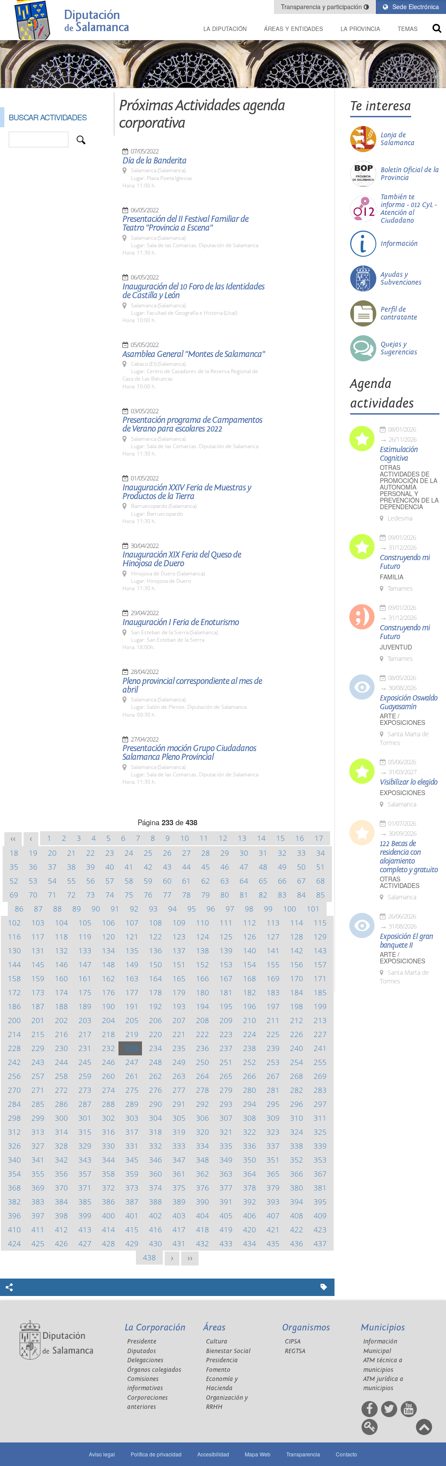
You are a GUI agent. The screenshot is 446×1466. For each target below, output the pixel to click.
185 (320, 992)
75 (129, 895)
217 (84, 1034)
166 (202, 978)
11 (203, 838)
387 (132, 1202)
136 (155, 951)
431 (179, 1243)
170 (296, 978)
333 (179, 1146)
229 (37, 1048)
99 (268, 909)
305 (179, 1118)
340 (14, 1160)
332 (155, 1146)
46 (224, 867)
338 (296, 1146)
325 (320, 1132)
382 (14, 1202)
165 (179, 978)
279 (226, 1090)
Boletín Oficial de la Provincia (410, 174)
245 (84, 1062)
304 (155, 1118)
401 (132, 1216)
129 (320, 937)
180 (202, 992)
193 (179, 1006)
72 (71, 895)
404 (202, 1216)
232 (108, 1048)
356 (61, 1174)
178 (155, 992)
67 (301, 881)
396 (14, 1216)
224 (249, 1034)
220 (155, 1034)
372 (108, 1188)
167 (226, 978)
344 (108, 1160)
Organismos (306, 1327)
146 (61, 964)
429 (132, 1243)
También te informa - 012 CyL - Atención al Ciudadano (409, 208)
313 (37, 1132)
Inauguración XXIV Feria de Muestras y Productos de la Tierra (186, 492)
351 (273, 1160)
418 (202, 1230)
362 (202, 1174)
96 (210, 909)
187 (37, 1006)
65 (263, 881)
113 (273, 923)
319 (179, 1132)
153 (226, 964)
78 (186, 895)
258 (61, 1076)
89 (76, 909)
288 (108, 1104)
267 (273, 1076)
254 (296, 1062)
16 (299, 838)
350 (249, 1160)
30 (244, 853)
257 (37, 1076)
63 (224, 881)
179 (179, 992)
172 (14, 992)
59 (148, 881)
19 (33, 853)
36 (33, 867)
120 (108, 937)
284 (14, 1104)
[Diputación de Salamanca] (74, 20)
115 (320, 923)
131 (37, 951)
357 (84, 1174)
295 (273, 1104)
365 (273, 1174)
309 (273, 1118)
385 (84, 1202)
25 (148, 853)
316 (108, 1132)
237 (226, 1048)
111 (226, 923)
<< (13, 838)
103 (37, 923)
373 (132, 1188)
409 (320, 1216)
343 (84, 1160)
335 (226, 1146)
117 (37, 937)
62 (205, 881)
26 (167, 853)
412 (61, 1230)
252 (249, 1062)
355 (37, 1174)
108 (155, 923)
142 (296, 951)
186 (14, 1006)
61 (186, 881)
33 (301, 853)
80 (224, 895)
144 (14, 964)
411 (37, 1230)
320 (202, 1132)
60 (167, 881)
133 (84, 951)
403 (179, 1216)
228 (14, 1048)
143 (320, 951)
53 (33, 881)
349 (226, 1160)
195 (226, 1006)
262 (155, 1076)
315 (84, 1132)
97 (230, 909)
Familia (391, 577)
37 (52, 867)
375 (179, 1188)
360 (155, 1174)
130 (14, 951)
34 (320, 853)
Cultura (216, 1341)
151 (179, 964)
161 (84, 978)
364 (249, 1174)
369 (37, 1188)
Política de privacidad (156, 1454)
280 (249, 1090)
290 (155, 1104)
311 (320, 1118)
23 (109, 853)
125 (226, 937)
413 (84, 1230)
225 (273, 1034)
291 (179, 1104)
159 (37, 978)
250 (202, 1062)
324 (296, 1132)
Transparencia (303, 1454)
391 (226, 1202)
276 (155, 1090)
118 (61, 937)
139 (226, 951)
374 (155, 1188)
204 (108, 1020)
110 (202, 923)
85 (320, 895)
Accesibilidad (213, 1454)
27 (186, 853)
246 (108, 1062)
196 (249, 1006)
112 (249, 923)
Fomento (218, 1370)
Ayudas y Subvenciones (401, 278)
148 (108, 964)
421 (273, 1230)
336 (249, 1146)
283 (320, 1090)
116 (14, 937)
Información (399, 244)
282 (296, 1090)
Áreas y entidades (293, 28)
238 (249, 1048)
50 (301, 867)
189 (84, 1006)
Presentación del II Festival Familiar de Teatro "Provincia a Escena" (185, 223)
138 (202, 951)
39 (90, 867)
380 (296, 1188)
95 (191, 909)
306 (202, 1118)
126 (249, 937)
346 (155, 1160)
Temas (408, 28)
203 (84, 1020)
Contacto (346, 1454)
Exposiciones (402, 792)
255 (320, 1062)
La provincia (360, 28)
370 (61, 1188)
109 (179, 923)
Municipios (383, 1327)
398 (61, 1216)
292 (202, 1104)
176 (108, 992)
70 (33, 895)
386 (108, 1202)
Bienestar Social (228, 1351)
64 (244, 881)
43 (167, 867)
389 (179, 1202)
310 (296, 1118)
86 (19, 909)
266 (249, 1076)
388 (155, 1202)
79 (205, 895)
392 (249, 1202)
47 (244, 867)
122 (155, 937)
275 (132, 1090)
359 (132, 1174)
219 (132, 1034)
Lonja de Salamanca (398, 139)
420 (249, 1230)
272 (61, 1090)
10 (184, 838)
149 (132, 964)
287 (84, 1104)
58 (129, 881)
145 (37, 964)
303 (132, 1118)
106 (108, 923)
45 (205, 867)
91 (115, 909)
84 (301, 895)
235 (179, 1048)
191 (132, 1006)
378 (249, 1188)
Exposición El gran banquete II (406, 941)
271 (37, 1090)
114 (296, 923)
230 (61, 1048)
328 (61, 1146)
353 (320, 1160)
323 (273, 1132)
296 (296, 1104)
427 (84, 1243)
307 (226, 1118)
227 (320, 1034)
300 (61, 1118)
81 (244, 895)
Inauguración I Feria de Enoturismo (180, 622)
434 (249, 1243)
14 (261, 838)
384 (61, 1202)
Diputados (141, 1351)
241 (320, 1048)
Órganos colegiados (154, 1370)
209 (226, 1020)
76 (148, 895)
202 (61, 1020)
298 (14, 1118)
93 (153, 909)
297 (320, 1104)
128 (296, 937)
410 (14, 1230)
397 (37, 1216)
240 (296, 1048)
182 (249, 992)
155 (273, 964)
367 (320, 1174)
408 (296, 1216)
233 (132, 1048)
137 (179, 951)
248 (155, 1062)
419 (226, 1230)
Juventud (396, 647)
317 (132, 1132)
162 (108, 978)
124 (202, 937)
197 (273, 1006)
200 (14, 1020)
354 (14, 1174)
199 (320, 1006)
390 (202, 1202)
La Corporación (155, 1327)
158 (14, 978)
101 (313, 909)
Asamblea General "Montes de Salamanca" (193, 354)
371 (84, 1188)
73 (90, 895)
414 (108, 1230)
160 (61, 978)
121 (132, 937)
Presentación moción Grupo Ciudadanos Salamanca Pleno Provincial (189, 753)
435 (273, 1243)
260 (108, 1076)
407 (273, 1216)
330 (108, 1146)
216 (61, 1034)
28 (205, 853)
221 (179, 1034)
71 (52, 895)
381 (320, 1188)
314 (61, 1132)
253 (273, 1062)
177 (132, 992)
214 (14, 1034)
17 (318, 838)
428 (108, 1243)
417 (179, 1230)
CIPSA (293, 1341)
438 (149, 1257)
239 (273, 1048)
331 (132, 1146)
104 (61, 923)
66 (282, 881)
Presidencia (222, 1360)
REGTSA (295, 1351)
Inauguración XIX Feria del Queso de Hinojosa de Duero (181, 559)
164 (155, 978)
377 (226, 1188)
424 (14, 1243)
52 (14, 881)
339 (320, 1146)
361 (179, 1174)
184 (296, 992)
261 (132, 1076)
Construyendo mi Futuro (405, 562)
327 (37, 1146)
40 (109, 867)
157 (320, 964)
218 (108, 1034)
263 (179, 1076)
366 (296, 1174)
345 (132, 1160)
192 (155, 1006)
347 (179, 1160)
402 (155, 1216)
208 (202, 1020)
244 (61, 1062)
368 (14, 1188)
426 (61, 1243)
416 (155, 1230)
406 (249, 1216)
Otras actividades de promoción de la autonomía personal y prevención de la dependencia (409, 487)
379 (273, 1188)
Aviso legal (102, 1454)
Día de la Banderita (154, 160)
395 (320, 1202)
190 (108, 1006)
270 (14, 1090)
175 (84, 992)
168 (249, 978)
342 (61, 1160)
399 (84, 1216)
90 (95, 909)
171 (320, 978)
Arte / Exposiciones (402, 719)
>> (190, 1258)
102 (14, 923)
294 (249, 1104)
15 (280, 838)
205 (132, 1020)
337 (273, 1146)
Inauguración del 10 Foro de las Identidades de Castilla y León (193, 291)
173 (37, 992)
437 (320, 1243)
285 (37, 1104)
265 (226, 1076)
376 (202, 1188)
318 (155, 1132)
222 (202, 1034)
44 (186, 867)
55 (71, 881)
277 (179, 1090)
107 (132, 923)
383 (37, 1202)
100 (289, 909)
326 (14, 1146)
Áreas (214, 1327)
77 (167, 895)
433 (226, 1243)
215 (37, 1034)
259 (84, 1076)
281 (273, 1090)
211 (273, 1020)
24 (129, 853)
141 (273, 951)
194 (202, 1006)
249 (179, 1062)
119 (84, 937)
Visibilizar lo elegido (408, 782)
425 (37, 1243)
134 (108, 951)
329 (84, 1146)
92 (134, 909)
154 (249, 964)
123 (179, 937)
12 (223, 838)
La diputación (225, 28)
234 (155, 1048)
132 (61, 951)
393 (273, 1202)
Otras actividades (399, 882)
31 (263, 853)
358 (108, 1174)
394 (296, 1202)
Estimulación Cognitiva (399, 454)
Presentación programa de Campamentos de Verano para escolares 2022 (192, 424)
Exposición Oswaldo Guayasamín (408, 702)
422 (296, 1230)
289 (132, 1104)
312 (14, 1132)
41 (129, 867)
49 (282, 867)
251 (226, 1062)
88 (57, 909)
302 (108, 1118)
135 (132, 951)
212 (296, 1020)
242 (14, 1062)
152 (202, 964)
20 (52, 853)
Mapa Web (257, 1454)
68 (320, 881)
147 (84, 964)
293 (226, 1104)
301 (84, 1118)
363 (226, 1174)
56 (90, 881)
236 (202, 1048)
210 (249, 1020)
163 (132, 978)
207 (179, 1020)
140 (249, 951)
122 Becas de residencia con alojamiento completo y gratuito (409, 857)
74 (109, 895)
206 (155, 1020)
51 (320, 867)
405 (226, 1216)
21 (71, 853)
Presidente (141, 1341)
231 (84, 1048)
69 (14, 895)
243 (37, 1062)
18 (14, 853)
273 (84, 1090)
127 (273, 937)
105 (84, 923)
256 (14, 1076)
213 (320, 1020)
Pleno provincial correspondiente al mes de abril (192, 685)
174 (61, 992)
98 (249, 909)
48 (263, 867)
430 (155, 1243)
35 (14, 867)
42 (148, 867)
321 (226, 1132)
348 (202, 1160)
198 (296, 1006)
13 (242, 838)
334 (202, 1146)
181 (226, 992)
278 (202, 1090)
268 (296, 1076)
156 (296, 964)
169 (273, 978)
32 (282, 853)
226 (296, 1034)
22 (90, 853)
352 (296, 1160)
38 (71, 867)
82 (263, 895)
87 (38, 909)
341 (37, 1160)
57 (109, 881)
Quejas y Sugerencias (399, 348)
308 (249, 1118)
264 (202, 1076)
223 (226, 1034)
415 (132, 1230)
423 (320, 1230)
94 (172, 909)
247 (132, 1062)
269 (320, 1076)
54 (52, 881)
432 (202, 1243)
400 (108, 1216)
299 (37, 1118)
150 (155, 964)
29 (224, 853)
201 (37, 1020)
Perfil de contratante (399, 313)
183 (273, 992)
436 (296, 1243)
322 (249, 1132)
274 (108, 1090)
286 (61, 1104)
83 (282, 895)
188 (61, 1006)
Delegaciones (145, 1360)
